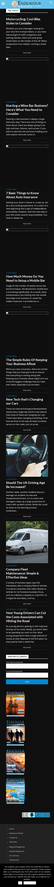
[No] (51, 875)
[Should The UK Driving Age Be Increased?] (27, 455)
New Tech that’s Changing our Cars (24, 401)
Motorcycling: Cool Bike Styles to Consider (23, 21)
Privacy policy (29, 883)
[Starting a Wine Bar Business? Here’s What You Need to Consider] (27, 78)
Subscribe (13, 842)
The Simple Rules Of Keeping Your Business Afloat (26, 362)
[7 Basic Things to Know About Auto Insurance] (27, 165)
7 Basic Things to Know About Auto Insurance (22, 195)
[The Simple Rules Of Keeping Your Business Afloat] (27, 332)
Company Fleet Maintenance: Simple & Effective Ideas (22, 573)
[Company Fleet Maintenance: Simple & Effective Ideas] (27, 542)
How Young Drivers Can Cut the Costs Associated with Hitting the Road (26, 617)
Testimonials (14, 860)
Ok (20, 883)
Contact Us (13, 837)
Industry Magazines (16, 851)
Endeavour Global (16, 833)
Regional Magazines (17, 847)
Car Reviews (11, 609)
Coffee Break (11, 16)
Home (11, 829)
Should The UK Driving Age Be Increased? (25, 484)
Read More (27, 53)
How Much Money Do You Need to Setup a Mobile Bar (25, 278)
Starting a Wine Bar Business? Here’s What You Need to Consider (27, 109)
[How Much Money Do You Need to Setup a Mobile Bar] (27, 249)
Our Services (14, 855)
